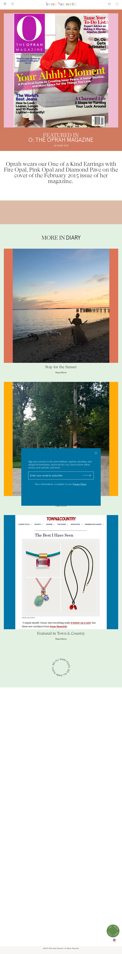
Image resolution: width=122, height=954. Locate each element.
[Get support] (113, 931)
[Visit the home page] (61, 4)
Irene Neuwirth (58, 948)
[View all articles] (61, 667)
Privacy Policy (79, 484)
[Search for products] (15, 4)
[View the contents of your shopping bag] (114, 4)
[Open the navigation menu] (7, 4)
